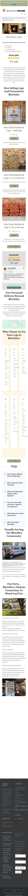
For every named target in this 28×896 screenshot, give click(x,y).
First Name (17, 853)
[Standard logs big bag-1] (14, 101)
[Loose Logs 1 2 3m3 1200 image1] (14, 148)
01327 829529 (22, 802)
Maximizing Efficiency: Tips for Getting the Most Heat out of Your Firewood (7, 868)
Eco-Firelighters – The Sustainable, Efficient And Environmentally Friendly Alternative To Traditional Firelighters (7, 855)
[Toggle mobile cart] (22, 14)
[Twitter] (18, 818)
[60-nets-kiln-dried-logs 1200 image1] (14, 198)
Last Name (17, 859)
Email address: (18, 865)
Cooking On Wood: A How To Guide (7, 844)
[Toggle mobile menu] (25, 14)
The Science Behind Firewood (7, 876)
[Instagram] (22, 818)
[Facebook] (15, 818)
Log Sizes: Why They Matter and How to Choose (7, 838)
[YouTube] (20, 818)
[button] (14, 475)
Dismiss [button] (14, 4)
